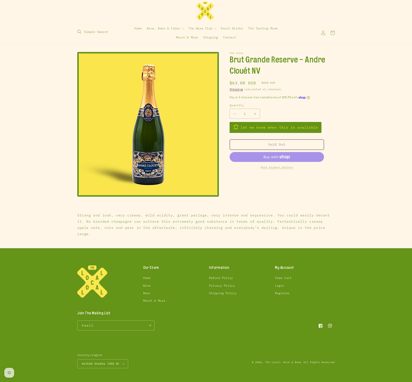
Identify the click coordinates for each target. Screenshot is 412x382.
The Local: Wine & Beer (283, 362)
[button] (92, 32)
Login (279, 286)
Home (146, 278)
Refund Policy (221, 278)
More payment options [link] (277, 167)
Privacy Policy (222, 286)
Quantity (237, 105)
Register (282, 293)
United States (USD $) (101, 363)
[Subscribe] (149, 325)
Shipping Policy (223, 293)
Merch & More (154, 301)
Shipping (236, 89)
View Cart (283, 278)
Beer (146, 293)
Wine (146, 286)
